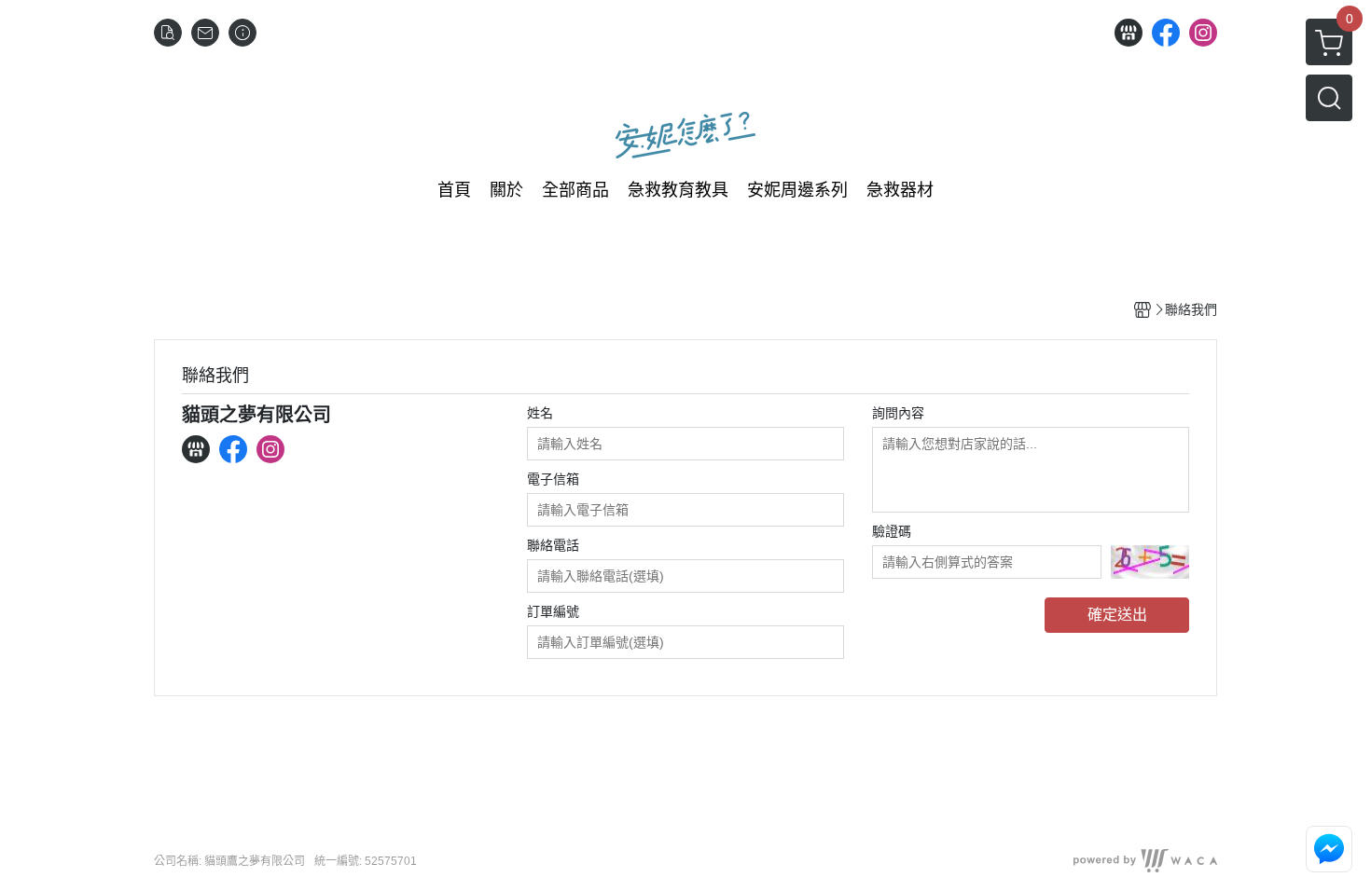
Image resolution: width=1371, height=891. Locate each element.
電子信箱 (553, 479)
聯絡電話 (553, 545)
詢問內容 (898, 412)
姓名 (540, 412)
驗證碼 (891, 531)
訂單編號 (553, 611)
